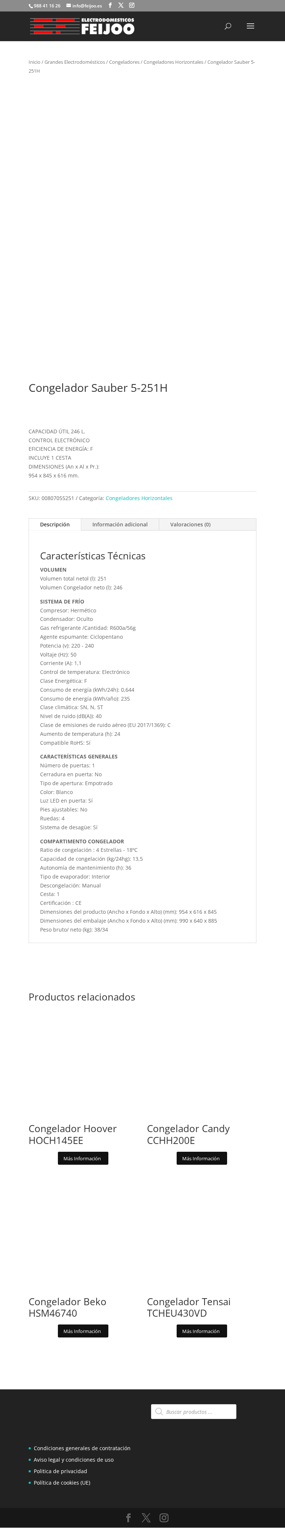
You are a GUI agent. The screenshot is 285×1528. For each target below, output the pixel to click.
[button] (244, 95)
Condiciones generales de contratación (82, 1448)
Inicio (34, 62)
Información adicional (120, 524)
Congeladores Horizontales (173, 62)
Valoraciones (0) (190, 524)
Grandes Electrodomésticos (75, 62)
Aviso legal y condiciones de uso (74, 1459)
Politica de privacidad (60, 1471)
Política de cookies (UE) (62, 1482)
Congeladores (124, 62)
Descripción (55, 524)
